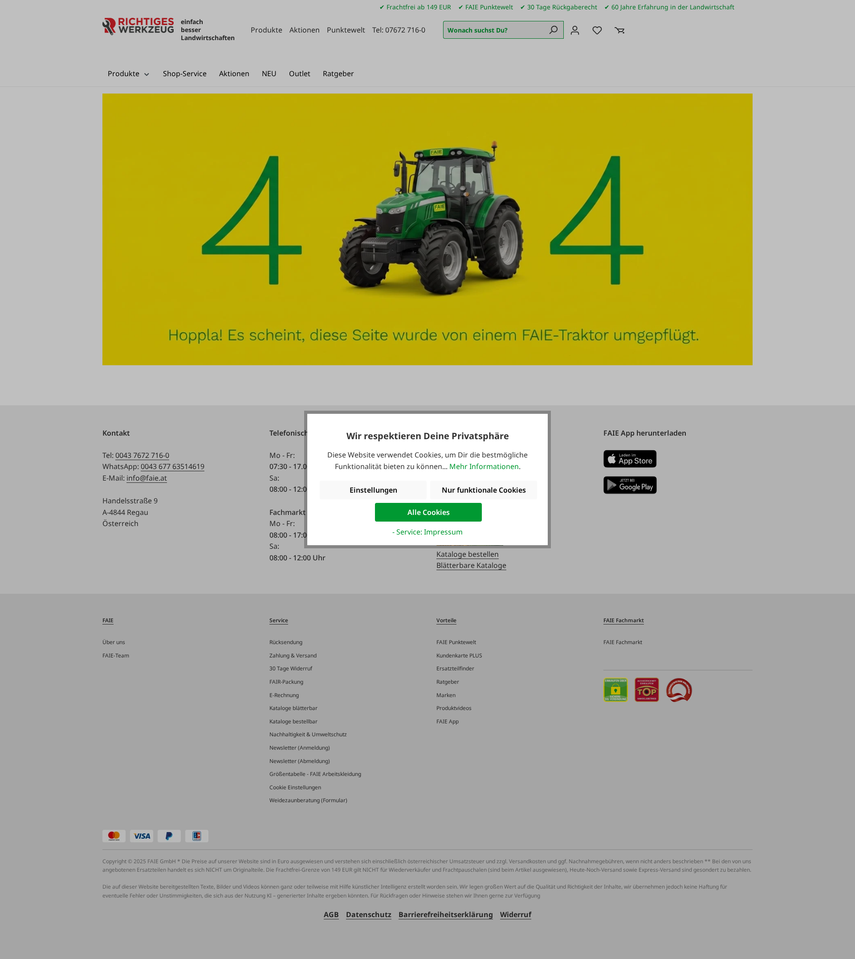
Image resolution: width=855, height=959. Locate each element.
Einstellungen (373, 490)
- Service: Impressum (427, 532)
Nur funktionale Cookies (484, 490)
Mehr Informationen (484, 466)
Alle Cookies (428, 512)
